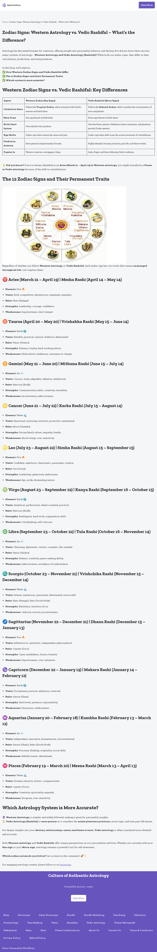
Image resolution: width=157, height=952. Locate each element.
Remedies (72, 922)
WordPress (29, 948)
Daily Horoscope (48, 915)
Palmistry (140, 915)
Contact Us (114, 930)
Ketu (43, 930)
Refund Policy (37, 937)
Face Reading (34, 922)
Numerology (11, 922)
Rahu (29, 930)
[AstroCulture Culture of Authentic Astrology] (11, 5)
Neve (5, 948)
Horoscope (24, 915)
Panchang (119, 915)
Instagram (65, 864)
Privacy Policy (12, 937)
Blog (6, 915)
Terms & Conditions (141, 930)
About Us (94, 930)
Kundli (71, 915)
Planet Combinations (67, 930)
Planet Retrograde (124, 922)
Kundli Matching (94, 915)
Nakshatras (10, 930)
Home (5, 22)
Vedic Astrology (96, 922)
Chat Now (147, 5)
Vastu (54, 922)
